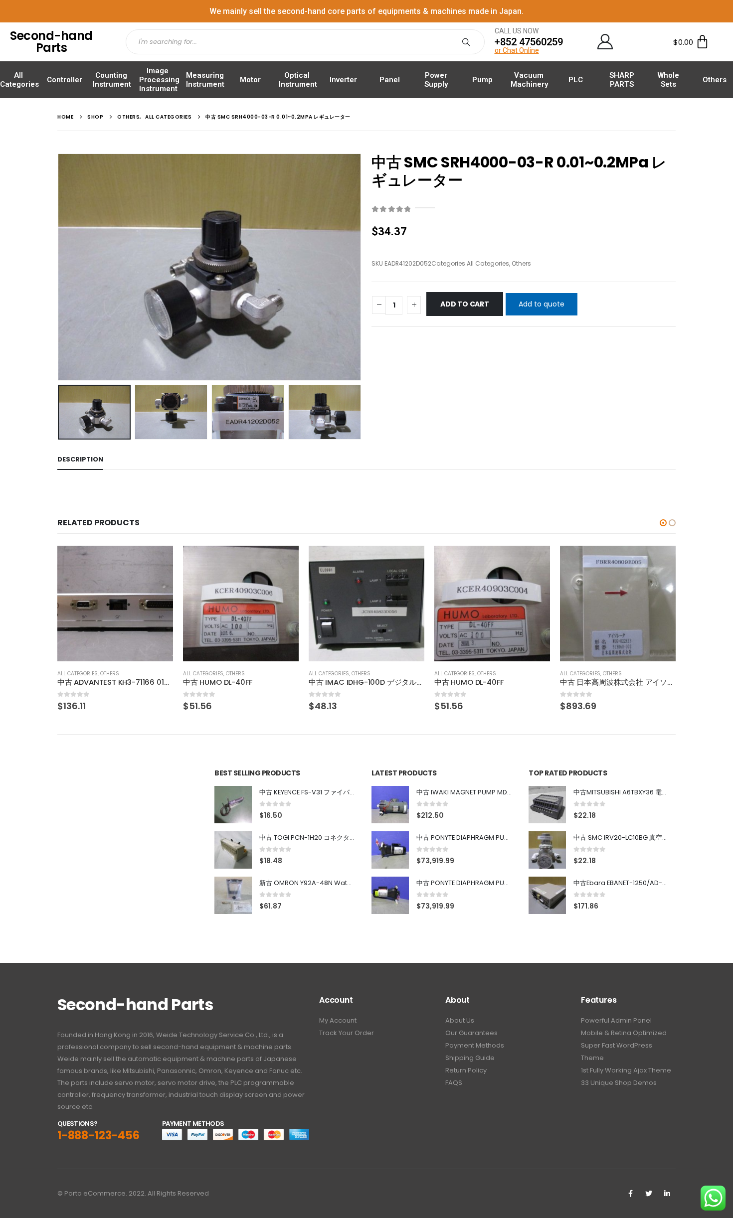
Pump (482, 79)
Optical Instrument (298, 80)
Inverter (343, 79)
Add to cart (464, 304)
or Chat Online (517, 50)
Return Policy (466, 1070)
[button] (663, 523)
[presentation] (59, 267)
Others (715, 79)
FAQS (453, 1082)
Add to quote (541, 304)
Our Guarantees (471, 1033)
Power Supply (436, 80)
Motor (250, 79)
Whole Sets (668, 80)
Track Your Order (346, 1033)
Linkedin (667, 1193)
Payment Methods (474, 1045)
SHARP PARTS (621, 80)
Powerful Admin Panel (616, 1020)
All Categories (19, 80)
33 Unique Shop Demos (619, 1082)
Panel (389, 79)
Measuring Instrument (205, 80)
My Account (338, 1020)
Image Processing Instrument (159, 79)
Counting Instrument (112, 80)
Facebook (630, 1193)
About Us (459, 1020)
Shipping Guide (470, 1058)
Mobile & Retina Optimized (624, 1033)
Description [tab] (80, 459)
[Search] (468, 42)
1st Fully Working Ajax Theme (626, 1070)
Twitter (648, 1193)
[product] (115, 603)
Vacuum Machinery (529, 80)
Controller (64, 79)
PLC (575, 79)
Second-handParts (51, 41)
